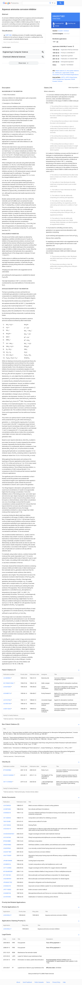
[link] (23, 37)
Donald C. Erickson (63, 31)
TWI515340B (6, 821)
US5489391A (7, 864)
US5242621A (7, 828)
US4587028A (7, 809)
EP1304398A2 (7, 770)
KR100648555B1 (8, 871)
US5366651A (7, 812)
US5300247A (7, 886)
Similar (57, 26)
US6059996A (7, 848)
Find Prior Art (71, 23)
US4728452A (7, 805)
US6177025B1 (7, 855)
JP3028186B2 (7, 844)
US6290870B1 (7, 878)
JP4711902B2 (7, 889)
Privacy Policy (56, 982)
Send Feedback (27, 982)
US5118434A (7, 825)
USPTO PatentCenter (71, 77)
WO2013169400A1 (8, 775)
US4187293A (7, 897)
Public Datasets (39, 982)
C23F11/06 (8, 35)
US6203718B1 (7, 852)
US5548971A (7, 693)
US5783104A (7, 703)
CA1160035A (7, 818)
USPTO (63, 77)
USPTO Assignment (58, 79)
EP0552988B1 (7, 841)
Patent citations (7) (61, 70)
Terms (48, 982)
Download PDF (59, 23)
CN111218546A (7, 782)
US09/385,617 (7, 915)
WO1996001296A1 (8, 683)
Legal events (66, 72)
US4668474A (7, 893)
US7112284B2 (7, 868)
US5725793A (7, 700)
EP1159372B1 (7, 875)
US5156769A (7, 837)
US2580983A (7, 678)
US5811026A (7, 708)
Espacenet (67, 79)
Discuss (60, 81)
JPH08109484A (7, 860)
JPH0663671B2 (7, 882)
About (18, 982)
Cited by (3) (58, 72)
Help (64, 982)
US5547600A (7, 687)
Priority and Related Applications (69, 74)
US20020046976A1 (8, 834)
